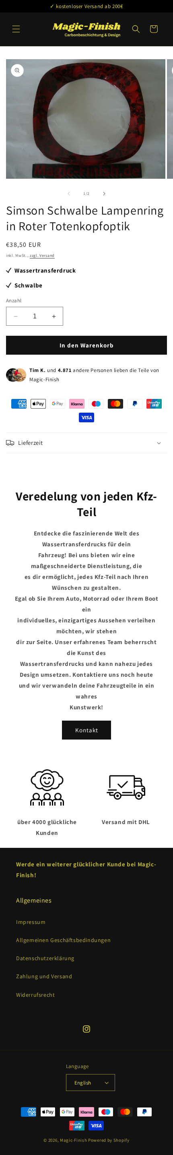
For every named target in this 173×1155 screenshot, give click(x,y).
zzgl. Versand (42, 255)
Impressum (30, 922)
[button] (16, 29)
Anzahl (13, 300)
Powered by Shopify (109, 1140)
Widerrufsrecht (35, 994)
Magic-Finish (73, 1140)
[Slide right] (104, 193)
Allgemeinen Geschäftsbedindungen (63, 940)
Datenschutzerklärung (45, 958)
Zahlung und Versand (44, 976)
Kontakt (86, 730)
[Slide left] (69, 193)
